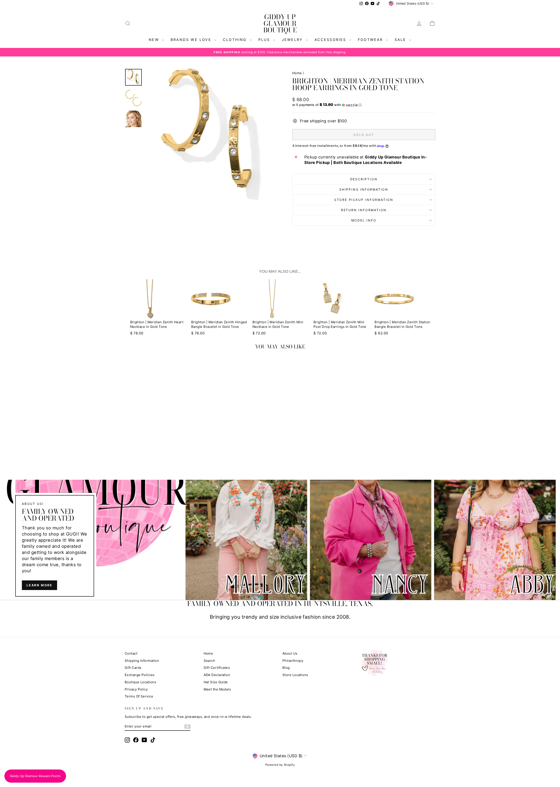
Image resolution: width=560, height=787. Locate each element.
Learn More (39, 585)
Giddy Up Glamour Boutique (280, 23)
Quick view (162, 429)
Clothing (235, 39)
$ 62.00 (381, 333)
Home (297, 73)
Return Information (364, 210)
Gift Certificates (217, 668)
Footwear (371, 39)
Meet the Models (217, 689)
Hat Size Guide (216, 682)
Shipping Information (142, 661)
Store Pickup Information (363, 200)
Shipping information (363, 189)
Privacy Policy (136, 689)
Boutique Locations (140, 682)
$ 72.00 (259, 333)
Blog (286, 668)
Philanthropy (292, 661)
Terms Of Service (139, 696)
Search (209, 661)
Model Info (363, 220)
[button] (363, 105)
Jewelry (293, 39)
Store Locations (295, 675)
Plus (265, 39)
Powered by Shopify (280, 764)
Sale (401, 39)
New (155, 39)
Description (364, 179)
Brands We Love (192, 39)
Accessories (331, 39)
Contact (131, 653)
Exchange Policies (140, 675)
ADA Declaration (217, 675)
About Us (290, 653)
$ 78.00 (137, 333)
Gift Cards (133, 668)
